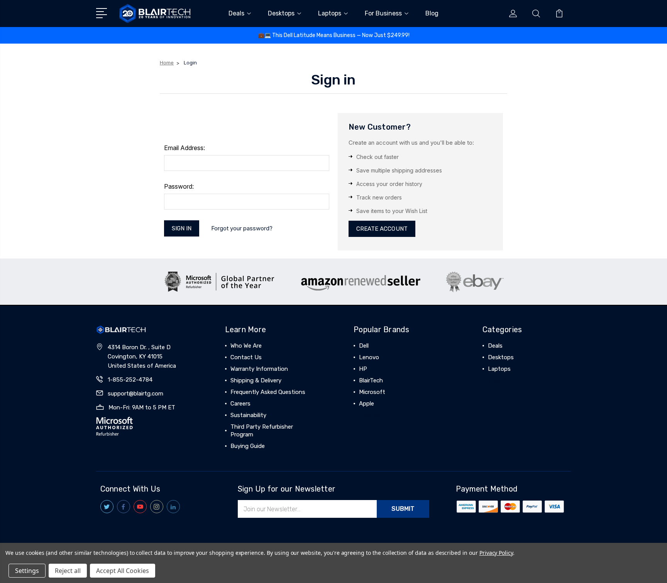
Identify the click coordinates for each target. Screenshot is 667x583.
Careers (240, 403)
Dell (364, 345)
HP (363, 368)
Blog (431, 13)
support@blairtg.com (135, 393)
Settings (27, 570)
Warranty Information (259, 368)
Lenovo (369, 357)
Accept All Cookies (122, 570)
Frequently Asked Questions (267, 392)
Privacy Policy (496, 552)
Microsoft (372, 392)
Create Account (382, 228)
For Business (383, 13)
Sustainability (248, 415)
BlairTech (371, 380)
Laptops (329, 13)
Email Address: (184, 148)
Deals (236, 13)
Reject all (68, 570)
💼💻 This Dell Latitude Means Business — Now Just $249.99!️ (334, 35)
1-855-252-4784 (130, 379)
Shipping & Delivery (255, 380)
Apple (366, 403)
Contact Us (246, 357)
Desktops (281, 13)
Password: (179, 186)
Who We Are (246, 345)
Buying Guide (247, 446)
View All (370, 415)
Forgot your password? (242, 228)
